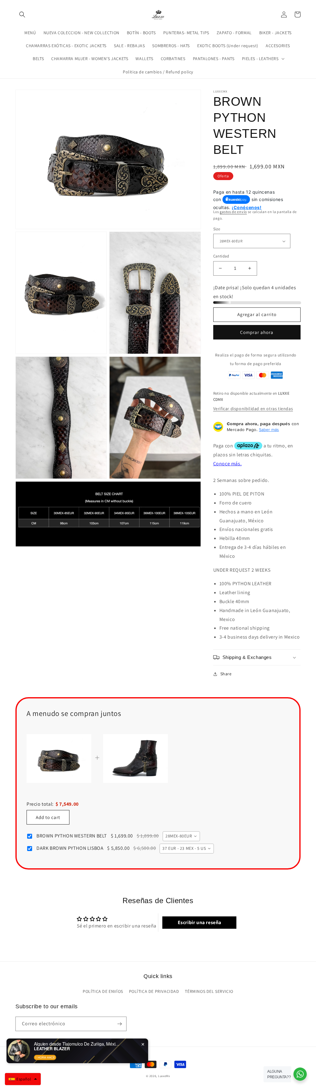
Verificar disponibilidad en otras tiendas (253, 408)
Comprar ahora (256, 332)
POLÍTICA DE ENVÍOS (103, 991)
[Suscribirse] (119, 1024)
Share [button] (226, 674)
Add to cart (48, 817)
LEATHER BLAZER (52, 1048)
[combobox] (181, 836)
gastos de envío (233, 211)
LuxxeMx (164, 1076)
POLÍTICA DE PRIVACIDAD (154, 991)
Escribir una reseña (199, 922)
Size (216, 229)
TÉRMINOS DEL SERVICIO (209, 991)
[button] (22, 14)
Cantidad (221, 256)
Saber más (269, 429)
